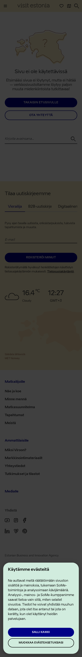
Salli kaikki (41, 632)
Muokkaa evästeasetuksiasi (41, 642)
